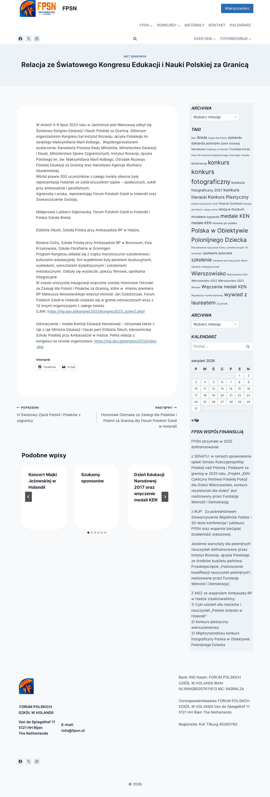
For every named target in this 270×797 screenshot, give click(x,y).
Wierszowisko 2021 (237, 274)
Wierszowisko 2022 (204, 280)
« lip (195, 420)
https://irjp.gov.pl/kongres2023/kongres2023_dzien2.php (95, 311)
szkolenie (201, 260)
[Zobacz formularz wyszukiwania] (135, 39)
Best (193, 138)
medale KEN (235, 216)
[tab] (88, 533)
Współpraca (197, 295)
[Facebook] (20, 38)
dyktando (235, 138)
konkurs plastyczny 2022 (204, 203)
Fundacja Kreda (240, 149)
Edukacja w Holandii (217, 149)
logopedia (213, 216)
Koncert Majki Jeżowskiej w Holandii (42, 481)
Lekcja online (210, 209)
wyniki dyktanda (214, 295)
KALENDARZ (240, 25)
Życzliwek (222, 303)
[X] (28, 38)
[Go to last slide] (28, 497)
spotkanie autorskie (217, 253)
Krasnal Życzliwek (230, 203)
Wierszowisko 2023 (231, 280)
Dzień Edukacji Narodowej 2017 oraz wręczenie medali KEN (149, 487)
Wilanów (195, 287)
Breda (202, 137)
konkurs (218, 162)
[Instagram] (36, 38)
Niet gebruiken (135, 56)
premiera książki (235, 247)
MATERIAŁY (194, 25)
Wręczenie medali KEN (224, 286)
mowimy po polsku (224, 223)
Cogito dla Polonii (217, 138)
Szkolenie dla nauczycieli (226, 260)
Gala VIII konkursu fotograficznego (209, 155)
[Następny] (165, 497)
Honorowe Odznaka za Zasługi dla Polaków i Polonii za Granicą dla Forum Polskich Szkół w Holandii (139, 417)
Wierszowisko (237, 8)
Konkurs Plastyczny (228, 197)
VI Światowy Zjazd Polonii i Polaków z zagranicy (49, 414)
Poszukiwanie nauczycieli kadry (208, 247)
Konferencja (199, 163)
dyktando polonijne (205, 143)
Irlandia (245, 155)
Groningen (234, 155)
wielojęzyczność (210, 266)
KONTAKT (217, 25)
